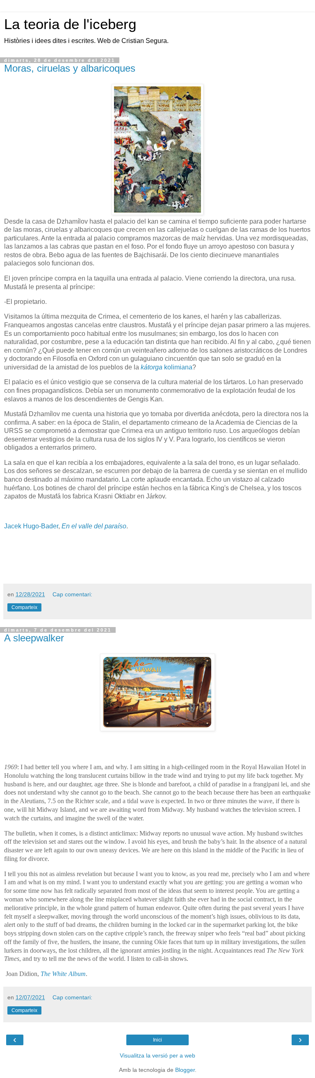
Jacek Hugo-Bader (31, 526)
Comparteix (24, 607)
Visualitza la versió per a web (157, 1055)
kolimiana (166, 367)
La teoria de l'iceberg (70, 24)
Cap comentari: (72, 594)
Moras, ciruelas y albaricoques (69, 68)
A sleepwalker (34, 637)
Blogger (185, 1070)
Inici (157, 1040)
